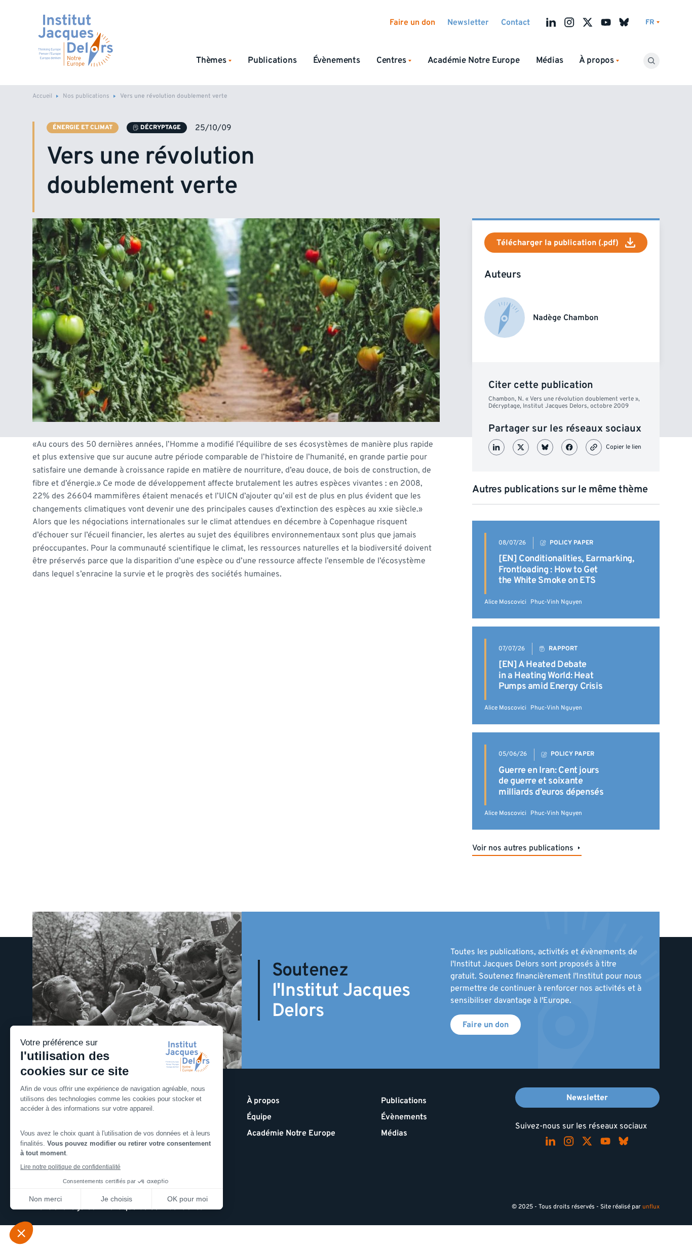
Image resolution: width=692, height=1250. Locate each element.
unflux (651, 1206)
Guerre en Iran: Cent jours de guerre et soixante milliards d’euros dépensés (551, 781)
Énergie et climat (82, 127)
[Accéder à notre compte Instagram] (569, 22)
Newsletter (468, 22)
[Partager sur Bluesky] (545, 447)
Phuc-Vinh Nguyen (556, 602)
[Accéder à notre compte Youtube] (606, 22)
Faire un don (412, 22)
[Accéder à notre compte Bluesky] (624, 22)
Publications (272, 60)
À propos (263, 1100)
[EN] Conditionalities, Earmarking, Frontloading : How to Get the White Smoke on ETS (566, 569)
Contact (515, 22)
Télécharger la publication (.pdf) (557, 242)
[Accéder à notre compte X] (588, 22)
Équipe (259, 1116)
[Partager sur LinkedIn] (496, 447)
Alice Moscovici (505, 602)
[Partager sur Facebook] (569, 447)
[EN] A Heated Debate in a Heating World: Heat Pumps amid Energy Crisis (550, 675)
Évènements (336, 60)
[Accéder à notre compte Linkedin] (551, 22)
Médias (549, 60)
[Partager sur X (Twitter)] (521, 447)
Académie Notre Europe (474, 60)
